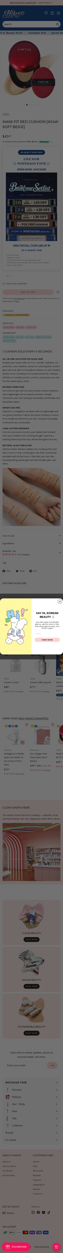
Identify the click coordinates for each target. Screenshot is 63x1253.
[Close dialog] (60, 602)
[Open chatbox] (56, 1247)
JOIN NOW (47, 640)
